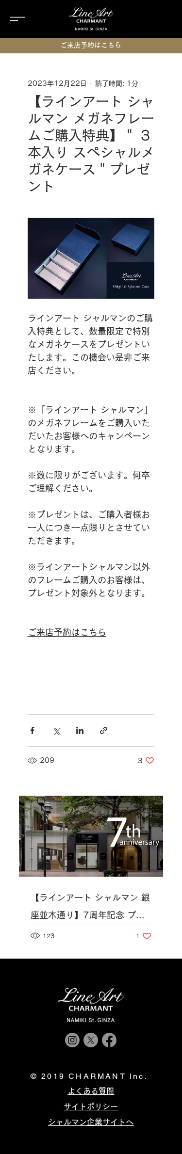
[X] (90, 1040)
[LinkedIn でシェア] (79, 730)
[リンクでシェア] (103, 730)
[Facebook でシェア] (32, 730)
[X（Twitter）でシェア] (56, 730)
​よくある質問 (90, 1091)
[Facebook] (109, 1040)
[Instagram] (72, 1040)
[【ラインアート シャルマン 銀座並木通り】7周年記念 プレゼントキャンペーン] (91, 836)
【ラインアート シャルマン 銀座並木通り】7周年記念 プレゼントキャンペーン (90, 908)
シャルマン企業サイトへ (90, 1122)
